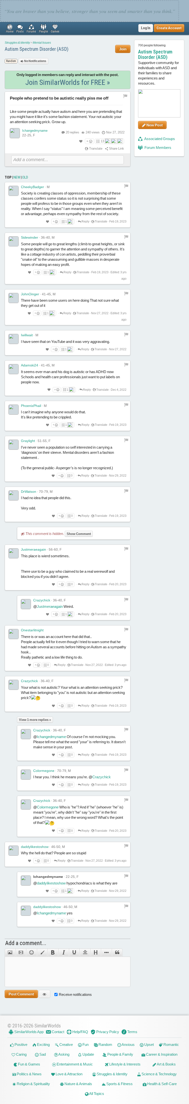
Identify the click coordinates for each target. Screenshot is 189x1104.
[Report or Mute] (125, 96)
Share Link (116, 148)
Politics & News (29, 1074)
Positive (20, 1044)
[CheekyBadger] (13, 191)
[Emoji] (31, 952)
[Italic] (63, 952)
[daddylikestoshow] (13, 851)
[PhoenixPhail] (13, 410)
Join (122, 49)
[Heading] (95, 952)
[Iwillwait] (13, 339)
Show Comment (79, 534)
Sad (42, 1054)
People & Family (120, 1054)
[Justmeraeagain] (13, 553)
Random (105, 1044)
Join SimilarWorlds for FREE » (67, 82)
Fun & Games (28, 1064)
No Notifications (35, 61)
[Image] (10, 952)
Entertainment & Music (74, 1064)
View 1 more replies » (35, 720)
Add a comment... (25, 943)
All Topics (96, 1093)
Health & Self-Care (161, 1084)
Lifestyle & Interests (125, 1064)
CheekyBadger (32, 187)
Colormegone (43, 771)
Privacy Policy (107, 1032)
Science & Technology (159, 1074)
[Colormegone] (26, 774)
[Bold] (52, 952)
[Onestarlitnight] (13, 634)
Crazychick (41, 600)
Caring (21, 1054)
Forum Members (157, 147)
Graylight (28, 441)
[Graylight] (13, 445)
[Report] (126, 186)
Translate (95, 148)
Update (88, 1054)
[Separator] (106, 952)
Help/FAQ (80, 1032)
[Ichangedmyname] (15, 133)
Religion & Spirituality (33, 1084)
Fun (85, 1044)
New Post (154, 125)
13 (102, 141)
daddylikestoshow (34, 847)
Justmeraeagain (33, 549)
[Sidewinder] (13, 241)
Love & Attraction (68, 1074)
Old (25, 177)
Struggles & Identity (17, 42)
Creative (66, 1044)
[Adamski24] (13, 369)
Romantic (171, 1044)
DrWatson (28, 492)
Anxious (128, 1044)
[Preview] (44, 994)
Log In (145, 28)
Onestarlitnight (32, 630)
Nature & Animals (78, 1084)
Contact (57, 1032)
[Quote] (117, 952)
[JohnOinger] (13, 298)
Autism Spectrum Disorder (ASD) (36, 49)
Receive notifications (75, 994)
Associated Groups (159, 139)
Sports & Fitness (119, 1084)
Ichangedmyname (34, 130)
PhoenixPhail (31, 406)
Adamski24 (29, 365)
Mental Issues (42, 42)
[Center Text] (84, 952)
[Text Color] (42, 952)
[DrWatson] (13, 495)
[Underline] (74, 952)
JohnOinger (30, 294)
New (17, 177)
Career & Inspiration (161, 1054)
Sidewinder (29, 237)
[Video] (21, 952)
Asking (63, 1054)
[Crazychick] (26, 604)
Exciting (43, 1044)
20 (72, 132)
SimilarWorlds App (29, 1032)
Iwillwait (27, 335)
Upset (148, 1044)
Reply (85, 221)
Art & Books (166, 1064)
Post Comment (21, 994)
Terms (131, 1032)
